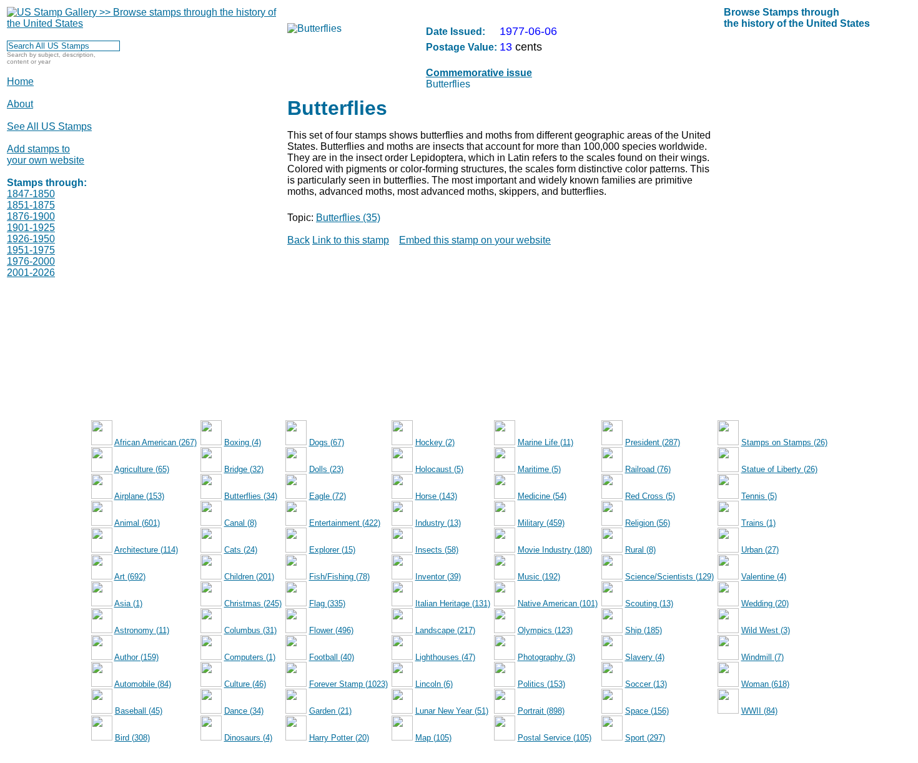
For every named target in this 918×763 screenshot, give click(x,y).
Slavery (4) (644, 657)
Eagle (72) (327, 496)
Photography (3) (546, 657)
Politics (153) (541, 684)
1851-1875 (31, 205)
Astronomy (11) (141, 630)
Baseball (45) (138, 711)
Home (20, 81)
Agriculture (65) (141, 469)
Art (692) (130, 576)
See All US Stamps (49, 126)
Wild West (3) (765, 630)
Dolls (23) (326, 469)
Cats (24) (240, 549)
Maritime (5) (539, 469)
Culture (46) (245, 684)
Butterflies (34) (250, 496)
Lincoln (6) (434, 684)
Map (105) (433, 737)
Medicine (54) (542, 496)
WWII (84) (759, 711)
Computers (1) (249, 657)
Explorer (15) (332, 549)
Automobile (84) (142, 684)
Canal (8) (240, 523)
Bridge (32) (244, 469)
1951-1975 (31, 250)
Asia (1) (128, 603)
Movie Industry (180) (555, 549)
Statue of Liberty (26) (779, 469)
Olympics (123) (545, 630)
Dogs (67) (326, 442)
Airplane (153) (139, 496)
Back (298, 240)
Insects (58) (436, 549)
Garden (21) (330, 711)
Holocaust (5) (439, 469)
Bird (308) (132, 737)
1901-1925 (31, 227)
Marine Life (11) (545, 442)
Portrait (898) (541, 711)
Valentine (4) (763, 576)
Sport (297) (645, 737)
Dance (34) (244, 711)
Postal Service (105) (554, 737)
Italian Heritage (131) (452, 603)
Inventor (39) (438, 576)
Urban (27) (760, 549)
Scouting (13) (649, 603)
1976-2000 (31, 261)
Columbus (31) (250, 630)
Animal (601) (137, 523)
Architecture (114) (146, 549)
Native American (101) (558, 603)
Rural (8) (640, 549)
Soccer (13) (646, 684)
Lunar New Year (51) (451, 711)
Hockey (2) (435, 442)
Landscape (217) (445, 630)
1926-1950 (31, 239)
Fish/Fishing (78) (339, 576)
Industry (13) (438, 523)
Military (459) (541, 523)
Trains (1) (758, 523)
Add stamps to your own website (45, 154)
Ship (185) (643, 630)
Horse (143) (436, 496)
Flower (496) (331, 630)
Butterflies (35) (348, 217)
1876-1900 (31, 216)
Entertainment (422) (344, 523)
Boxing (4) (242, 442)
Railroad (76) (648, 469)
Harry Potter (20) (339, 737)
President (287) (652, 442)
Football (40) (331, 657)
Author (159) (136, 657)
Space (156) (647, 711)
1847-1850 (31, 194)
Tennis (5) (759, 496)
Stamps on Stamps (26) (784, 442)
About (20, 104)
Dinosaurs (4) (248, 737)
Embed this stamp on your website (475, 240)
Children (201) (249, 576)
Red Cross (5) (650, 496)
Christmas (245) (253, 603)
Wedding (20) (765, 603)
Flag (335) (327, 603)
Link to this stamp (350, 240)
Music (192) (539, 576)
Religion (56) (647, 523)
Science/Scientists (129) (669, 576)
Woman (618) (765, 684)
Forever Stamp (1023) (348, 684)
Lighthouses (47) (445, 657)
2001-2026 (31, 272)
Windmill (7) (762, 657)
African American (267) (155, 442)
